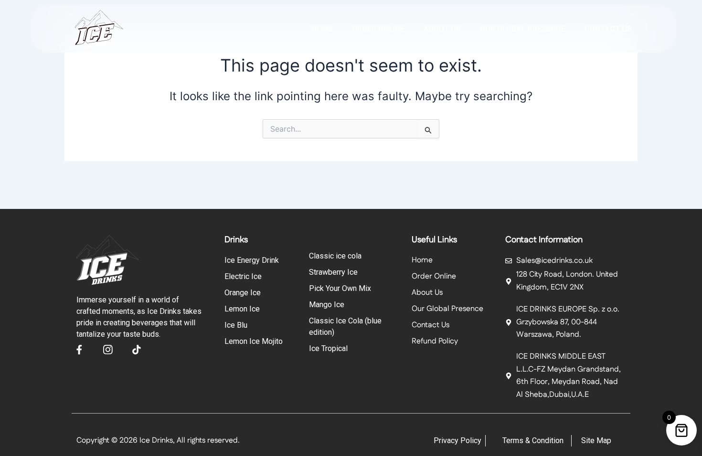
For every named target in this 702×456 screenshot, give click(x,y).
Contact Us (608, 28)
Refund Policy (435, 341)
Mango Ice (326, 304)
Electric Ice (243, 276)
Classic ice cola (335, 255)
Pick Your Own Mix (340, 288)
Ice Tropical (328, 348)
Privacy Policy (457, 440)
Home (322, 28)
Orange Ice (242, 292)
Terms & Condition (533, 440)
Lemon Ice (242, 308)
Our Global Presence (522, 28)
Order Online (378, 28)
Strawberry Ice (333, 272)
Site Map (596, 440)
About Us (427, 292)
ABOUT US (442, 28)
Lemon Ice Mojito (253, 341)
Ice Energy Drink (251, 260)
